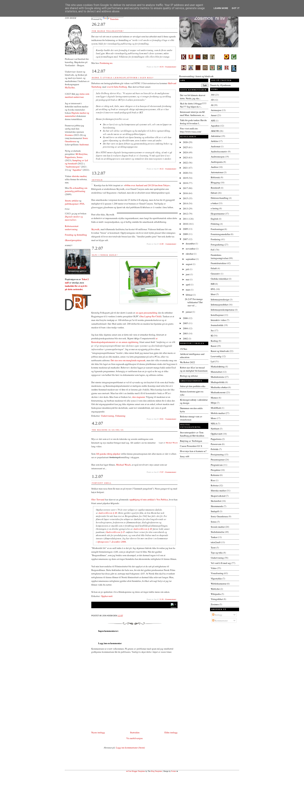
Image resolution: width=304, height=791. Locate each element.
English (214, 218)
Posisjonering (217, 454)
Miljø (213, 402)
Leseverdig (216, 356)
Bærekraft (215, 187)
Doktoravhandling (219, 198)
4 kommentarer (170, 168)
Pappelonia (70, 157)
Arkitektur (216, 136)
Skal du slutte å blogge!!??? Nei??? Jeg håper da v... (193, 105)
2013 (185, 208)
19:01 (161, 419)
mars (188, 289)
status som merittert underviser (77, 95)
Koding (214, 340)
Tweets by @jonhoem (220, 85)
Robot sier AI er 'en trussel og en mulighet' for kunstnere (194, 369)
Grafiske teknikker (219, 278)
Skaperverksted (218, 495)
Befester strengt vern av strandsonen (191, 418)
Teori (213, 547)
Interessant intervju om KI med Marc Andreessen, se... (192, 113)
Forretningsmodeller (220, 234)
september (191, 259)
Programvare (217, 464)
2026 (185, 142)
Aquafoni (76, 169)
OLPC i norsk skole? (105, 255)
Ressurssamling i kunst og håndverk (196, 76)
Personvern (216, 444)
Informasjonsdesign (220, 299)
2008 (185, 234)
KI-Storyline (81, 154)
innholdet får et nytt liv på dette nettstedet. (76, 287)
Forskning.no (106, 63)
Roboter (214, 485)
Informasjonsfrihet (219, 304)
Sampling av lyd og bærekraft (76, 162)
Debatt (214, 192)
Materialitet (216, 371)
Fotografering (217, 244)
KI (212, 335)
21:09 (161, 244)
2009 (185, 228)
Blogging (215, 182)
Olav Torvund (97, 499)
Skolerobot (216, 500)
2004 (185, 328)
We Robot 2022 (187, 362)
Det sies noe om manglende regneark (128, 360)
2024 (185, 152)
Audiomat (84, 144)
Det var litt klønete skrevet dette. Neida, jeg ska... (192, 97)
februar (189, 294)
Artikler (214, 141)
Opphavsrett (107, 596)
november (191, 248)
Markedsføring (218, 366)
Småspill (215, 511)
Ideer (213, 294)
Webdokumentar (218, 583)
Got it (236, 8)
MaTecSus (70, 87)
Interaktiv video (218, 320)
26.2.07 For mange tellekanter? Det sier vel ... (194, 302)
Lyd (212, 361)
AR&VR (215, 130)
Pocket (173, 771)
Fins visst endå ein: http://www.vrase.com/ (190, 130)
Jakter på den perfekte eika (192, 386)
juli (188, 269)
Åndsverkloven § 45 (115, 532)
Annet (214, 115)
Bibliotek (215, 177)
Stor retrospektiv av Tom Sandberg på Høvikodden (192, 434)
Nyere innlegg (98, 732)
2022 (185, 162)
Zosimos (69, 135)
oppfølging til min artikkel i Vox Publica (148, 499)
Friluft (214, 268)
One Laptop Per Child (150, 316)
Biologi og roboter (189, 375)
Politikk (214, 449)
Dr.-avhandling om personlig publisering (76, 189)
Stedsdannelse (217, 531)
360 (212, 94)
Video (214, 568)
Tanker (214, 537)
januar (189, 311)
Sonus (80, 157)
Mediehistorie (217, 376)
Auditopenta (217, 161)
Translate (114, 19)
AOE (213, 120)
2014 (185, 203)
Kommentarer (221, 620)
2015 (185, 198)
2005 (185, 323)
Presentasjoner (217, 459)
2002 (185, 338)
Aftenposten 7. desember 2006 (111, 541)
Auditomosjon (73, 166)
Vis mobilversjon (134, 738)
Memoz (214, 397)
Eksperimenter (217, 213)
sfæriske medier (79, 176)
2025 (185, 147)
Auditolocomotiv (219, 151)
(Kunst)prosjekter (73, 240)
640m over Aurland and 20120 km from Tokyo (147, 185)
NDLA (214, 423)
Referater (215, 475)
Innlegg (218, 614)
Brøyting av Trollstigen (191, 440)
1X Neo (183, 348)
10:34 (161, 66)
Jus (212, 330)
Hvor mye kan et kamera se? (193, 451)
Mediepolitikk (218, 382)
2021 (185, 167)
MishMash (216, 407)
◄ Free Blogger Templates (135, 771)
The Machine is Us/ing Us (108, 430)
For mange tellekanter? (108, 31)
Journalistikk (217, 325)
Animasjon (216, 110)
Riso (213, 480)
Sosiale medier (218, 526)
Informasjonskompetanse (222, 309)
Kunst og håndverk (220, 351)
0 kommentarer (170, 66)
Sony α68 (184, 456)
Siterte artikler (71, 200)
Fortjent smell (102, 483)
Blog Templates (156, 771)
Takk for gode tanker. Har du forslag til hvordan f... (193, 122)
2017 (185, 188)
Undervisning (107, 415)
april (188, 284)
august (189, 264)
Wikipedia (216, 594)
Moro (213, 418)
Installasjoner (217, 315)
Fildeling (215, 223)
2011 (185, 218)
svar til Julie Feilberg (117, 86)
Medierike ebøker (219, 387)
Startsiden (135, 732)
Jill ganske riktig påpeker (108, 453)
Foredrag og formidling (76, 234)
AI (212, 105)
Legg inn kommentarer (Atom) (130, 747)
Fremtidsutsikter (218, 263)
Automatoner (217, 172)
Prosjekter (215, 470)
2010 (185, 223)
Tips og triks (217, 552)
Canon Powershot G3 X (191, 446)
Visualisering (217, 573)
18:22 (161, 168)
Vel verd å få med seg (221, 563)
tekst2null (215, 542)
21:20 (161, 599)
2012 (185, 213)
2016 (185, 193)
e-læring (215, 208)
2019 (185, 177)
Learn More (221, 8)
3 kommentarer (170, 419)
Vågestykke (216, 578)
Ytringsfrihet (217, 599)
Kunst (213, 345)
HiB (213, 283)
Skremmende (217, 506)
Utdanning (120, 415)
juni (188, 274)
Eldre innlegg (171, 732)
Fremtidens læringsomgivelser (219, 256)
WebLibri (215, 588)
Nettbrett (215, 428)
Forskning (215, 239)
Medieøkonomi (218, 392)
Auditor (214, 167)
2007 (185, 239)
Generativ (215, 273)
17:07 (161, 472)
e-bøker (214, 203)
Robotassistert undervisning (71, 227)
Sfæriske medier (218, 490)
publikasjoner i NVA (74, 203)
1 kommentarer (170, 244)
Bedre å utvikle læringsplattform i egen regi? (123, 78)
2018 (185, 183)
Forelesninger (217, 229)
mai (188, 279)
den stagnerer (138, 396)
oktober (190, 253)
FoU (213, 249)
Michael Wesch (172, 442)
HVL (213, 289)
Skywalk (97, 180)
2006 (185, 318)
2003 (185, 333)
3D (212, 99)
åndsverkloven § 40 (108, 512)
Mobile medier (218, 413)
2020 (185, 172)
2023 (185, 157)
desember (190, 243)
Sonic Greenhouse (219, 516)
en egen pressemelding (146, 312)
